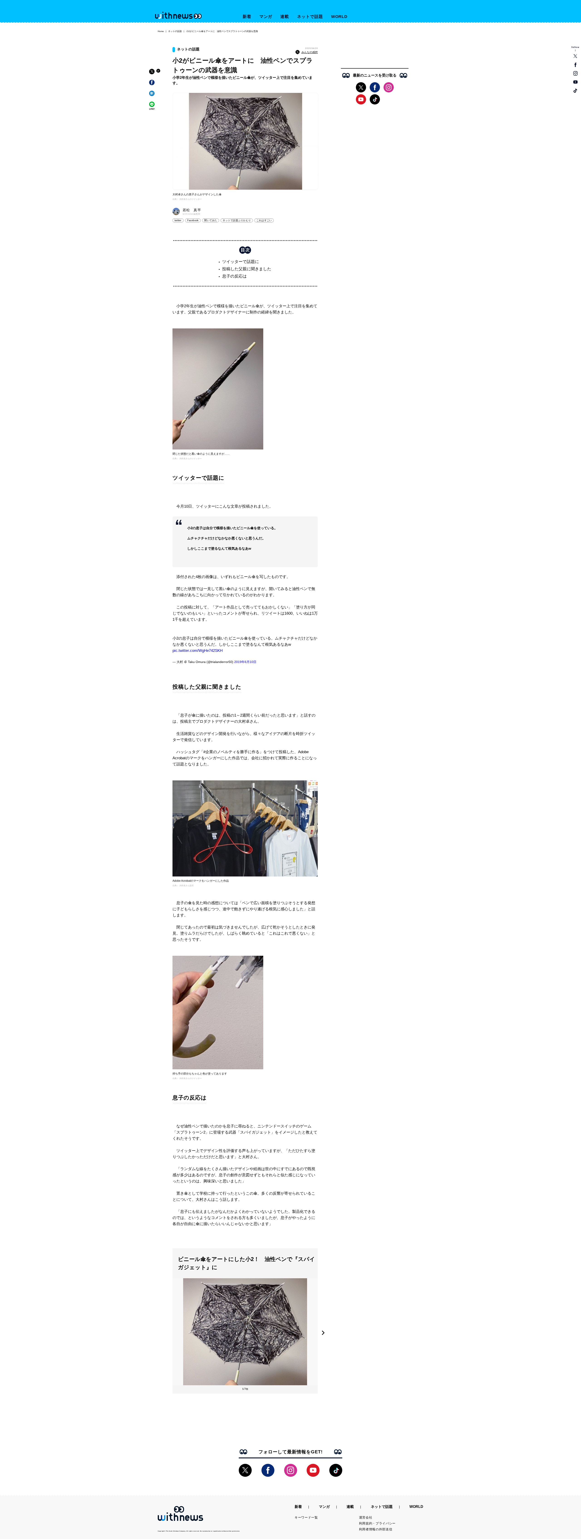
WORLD (339, 16)
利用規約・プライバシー (377, 1523)
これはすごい (264, 220)
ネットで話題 (310, 16)
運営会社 (365, 1517)
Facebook (193, 220)
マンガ (265, 16)
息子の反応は (234, 276)
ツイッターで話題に (240, 261)
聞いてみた (210, 220)
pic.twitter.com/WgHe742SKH (197, 650)
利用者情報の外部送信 (375, 1529)
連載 (284, 16)
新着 (247, 16)
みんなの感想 (309, 52)
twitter (178, 220)
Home (161, 31)
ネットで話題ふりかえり (237, 220)
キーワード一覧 (306, 1517)
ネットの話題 (175, 31)
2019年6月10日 (245, 662)
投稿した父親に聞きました (246, 269)
